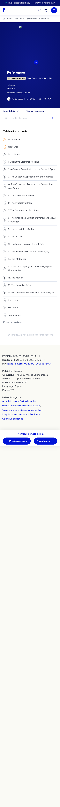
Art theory (13, 401)
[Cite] (40, 99)
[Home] (4, 10)
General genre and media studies (19, 410)
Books (10, 18)
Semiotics (35, 414)
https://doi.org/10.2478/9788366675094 (29, 363)
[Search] (40, 10)
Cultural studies (28, 401)
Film (40, 410)
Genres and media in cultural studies (21, 405)
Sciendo (11, 88)
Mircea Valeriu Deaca (20, 92)
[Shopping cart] (45, 10)
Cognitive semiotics (12, 418)
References (44, 18)
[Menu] (54, 10)
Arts (4, 401)
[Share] (45, 99)
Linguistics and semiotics (15, 414)
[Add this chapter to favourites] (49, 99)
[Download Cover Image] (36, 62)
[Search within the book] (53, 118)
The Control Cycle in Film (26, 18)
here (46, 3)
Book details (9, 111)
